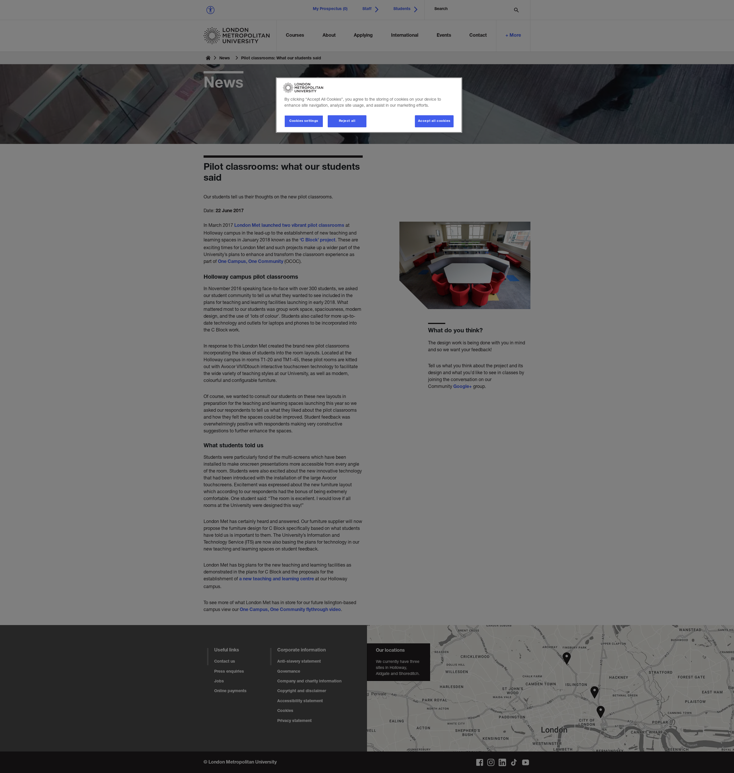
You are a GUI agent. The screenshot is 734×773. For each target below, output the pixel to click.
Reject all (347, 121)
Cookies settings (303, 121)
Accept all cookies (434, 121)
